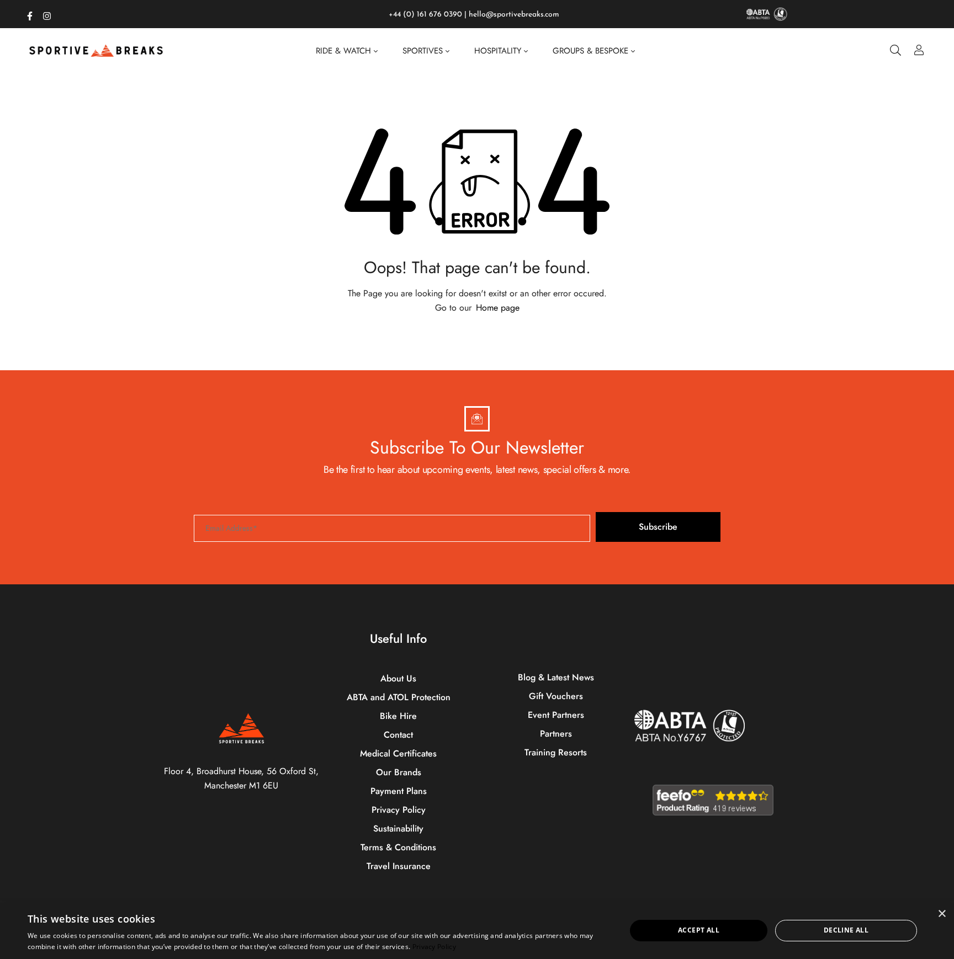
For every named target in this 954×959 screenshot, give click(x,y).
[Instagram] (47, 14)
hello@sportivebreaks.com (514, 14)
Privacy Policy (434, 946)
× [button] (941, 914)
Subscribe (658, 526)
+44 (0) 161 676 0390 (425, 14)
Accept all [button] (698, 930)
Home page (498, 307)
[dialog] (477, 930)
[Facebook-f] (30, 14)
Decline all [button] (846, 930)
